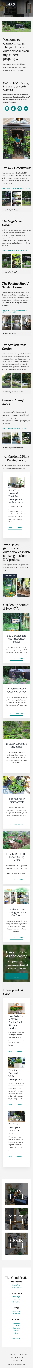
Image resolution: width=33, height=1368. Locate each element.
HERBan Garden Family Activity (16, 800)
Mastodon (16, 1338)
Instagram (16, 1328)
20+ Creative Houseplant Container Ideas (15, 1129)
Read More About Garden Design (16, 976)
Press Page (16, 1297)
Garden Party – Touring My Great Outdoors (16, 912)
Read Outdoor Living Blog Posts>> (14, 428)
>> (16, 188)
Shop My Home (16, 1311)
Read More (16, 1196)
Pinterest (16, 1330)
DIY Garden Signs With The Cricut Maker (16, 638)
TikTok (16, 1333)
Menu (29, 4)
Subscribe (17, 1323)
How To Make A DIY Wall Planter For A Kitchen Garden (15, 1022)
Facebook (16, 1325)
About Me (17, 1299)
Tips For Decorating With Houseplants (15, 1075)
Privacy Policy (16, 1285)
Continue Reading (15, 528)
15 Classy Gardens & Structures (16, 745)
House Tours (16, 1314)
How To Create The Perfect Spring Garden (16, 856)
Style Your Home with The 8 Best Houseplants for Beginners (15, 496)
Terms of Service (16, 1287)
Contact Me (16, 1302)
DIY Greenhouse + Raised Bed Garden (16, 690)
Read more (10, 576)
